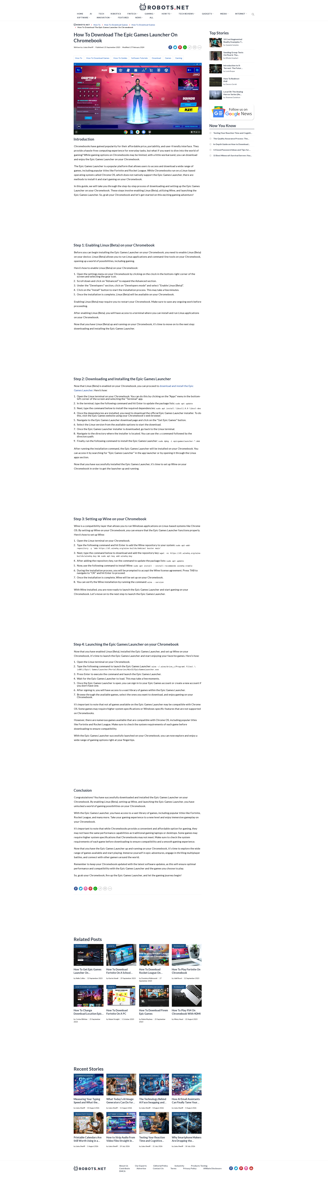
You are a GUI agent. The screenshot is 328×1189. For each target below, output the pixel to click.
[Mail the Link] (195, 47)
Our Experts (141, 1165)
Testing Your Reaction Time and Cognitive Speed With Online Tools (153, 1141)
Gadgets (207, 14)
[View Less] (199, 47)
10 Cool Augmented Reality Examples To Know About (233, 40)
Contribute (124, 1168)
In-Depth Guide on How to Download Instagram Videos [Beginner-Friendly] (231, 144)
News (138, 17)
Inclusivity (179, 1165)
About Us (123, 1165)
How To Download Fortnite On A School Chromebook (118, 973)
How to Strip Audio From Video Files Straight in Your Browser (120, 1141)
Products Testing (199, 1165)
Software (82, 17)
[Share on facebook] (170, 47)
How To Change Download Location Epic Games (88, 1013)
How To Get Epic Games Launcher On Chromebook (87, 973)
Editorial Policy (160, 1165)
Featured (123, 17)
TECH (101, 14)
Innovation (103, 17)
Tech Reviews (186, 14)
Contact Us (158, 1168)
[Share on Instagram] (86, 888)
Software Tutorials (139, 58)
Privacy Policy (190, 1168)
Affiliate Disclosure (212, 1168)
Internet (240, 14)
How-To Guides (120, 58)
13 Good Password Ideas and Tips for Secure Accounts (231, 150)
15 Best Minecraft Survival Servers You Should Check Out (231, 155)
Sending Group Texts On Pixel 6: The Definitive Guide (233, 54)
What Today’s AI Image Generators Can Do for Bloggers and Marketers (120, 1102)
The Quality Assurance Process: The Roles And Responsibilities (230, 138)
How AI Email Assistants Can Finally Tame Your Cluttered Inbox (186, 1102)
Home (80, 14)
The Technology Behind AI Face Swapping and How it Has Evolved (152, 1102)
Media (223, 14)
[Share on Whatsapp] (185, 47)
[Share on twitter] (175, 47)
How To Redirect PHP (231, 79)
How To (78, 58)
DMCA (122, 1171)
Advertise (141, 1168)
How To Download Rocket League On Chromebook (150, 973)
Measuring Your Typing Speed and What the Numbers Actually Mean (87, 1102)
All (151, 17)
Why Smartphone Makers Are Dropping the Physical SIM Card (186, 1141)
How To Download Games (97, 58)
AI (91, 14)
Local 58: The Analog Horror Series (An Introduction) (233, 93)
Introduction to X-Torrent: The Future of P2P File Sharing (232, 67)
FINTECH (131, 14)
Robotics (116, 14)
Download (156, 58)
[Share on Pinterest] (180, 47)
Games (168, 58)
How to (166, 14)
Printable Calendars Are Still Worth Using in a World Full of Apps (87, 1141)
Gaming (149, 14)
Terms (173, 1168)
